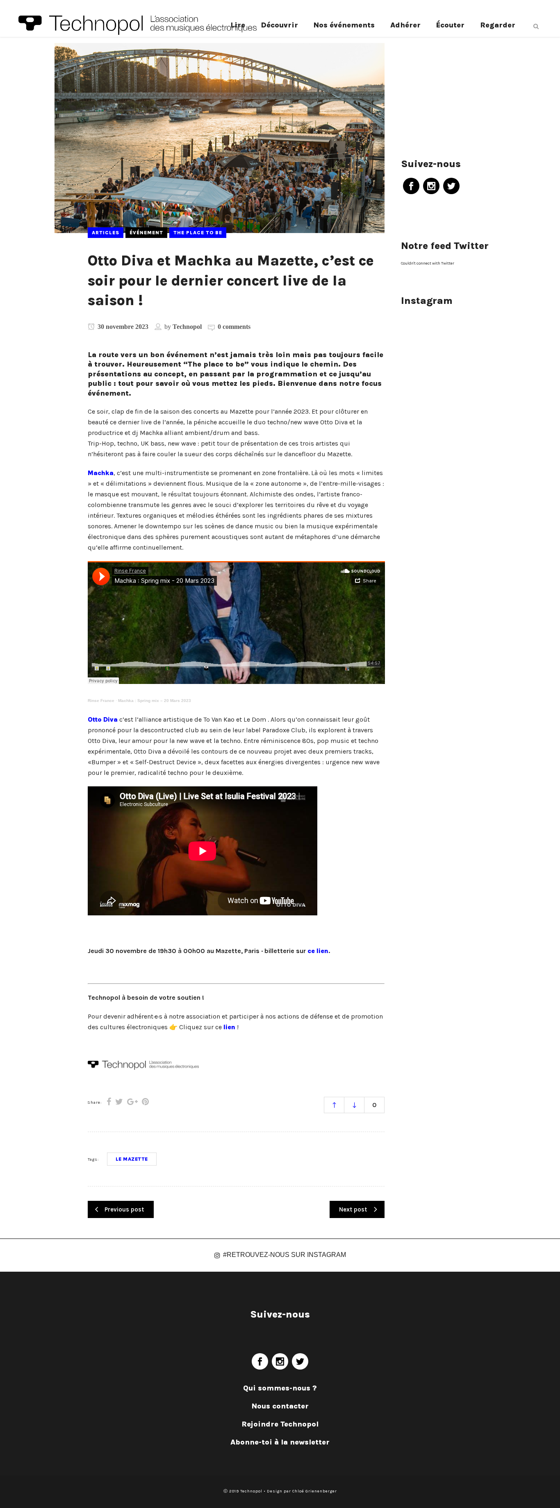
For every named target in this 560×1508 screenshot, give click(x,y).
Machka (101, 473)
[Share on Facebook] (109, 1102)
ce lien (317, 951)
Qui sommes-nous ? (280, 1388)
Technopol (187, 326)
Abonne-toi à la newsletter (280, 1442)
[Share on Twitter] (119, 1102)
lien (229, 1027)
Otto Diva (103, 719)
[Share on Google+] (132, 1102)
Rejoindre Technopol (280, 1424)
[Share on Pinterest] (145, 1102)
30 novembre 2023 (122, 326)
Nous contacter (280, 1406)
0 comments (234, 326)
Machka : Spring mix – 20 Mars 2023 (154, 700)
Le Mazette (132, 1159)
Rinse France (101, 700)
